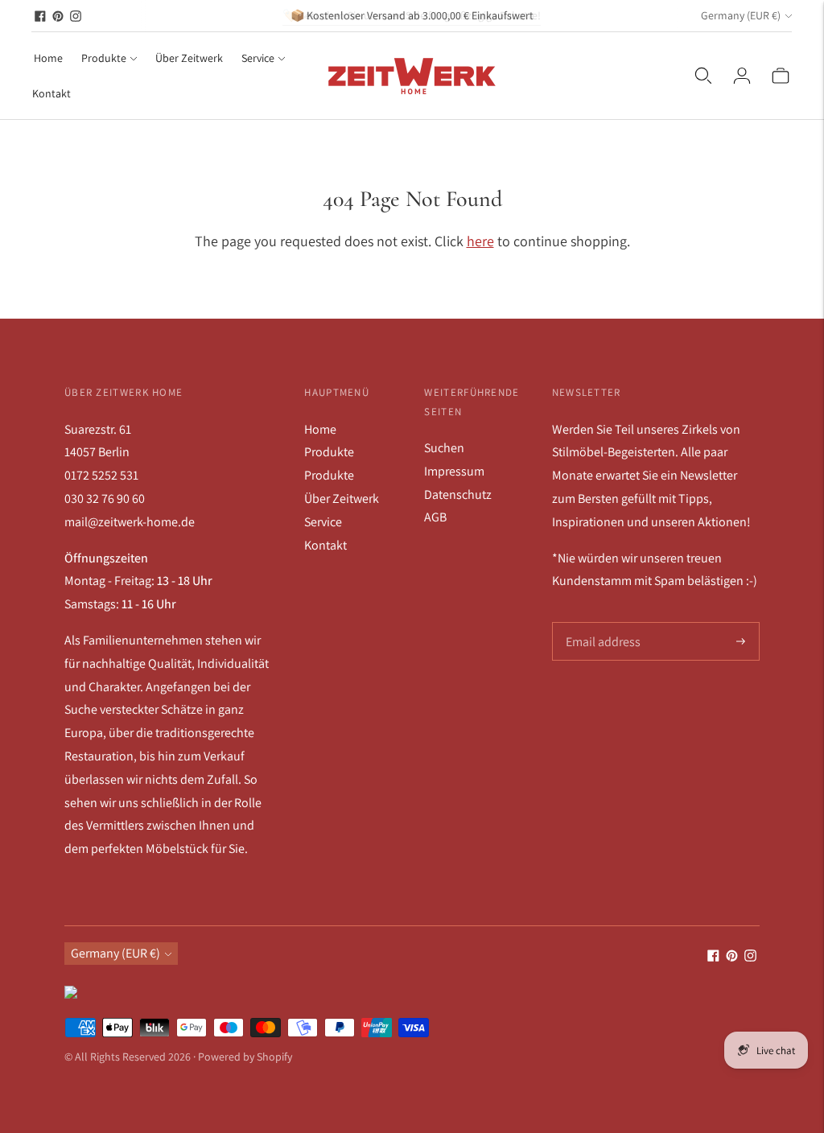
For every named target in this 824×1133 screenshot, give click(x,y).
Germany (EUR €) (741, 15)
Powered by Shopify (245, 1056)
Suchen (444, 447)
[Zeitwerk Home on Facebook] (40, 16)
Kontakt (51, 93)
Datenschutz (458, 494)
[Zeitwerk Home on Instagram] (75, 16)
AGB (435, 517)
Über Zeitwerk (189, 58)
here (480, 241)
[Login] (742, 75)
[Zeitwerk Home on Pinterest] (58, 16)
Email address (601, 623)
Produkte (103, 58)
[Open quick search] (703, 75)
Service (257, 58)
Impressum (454, 471)
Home (48, 58)
